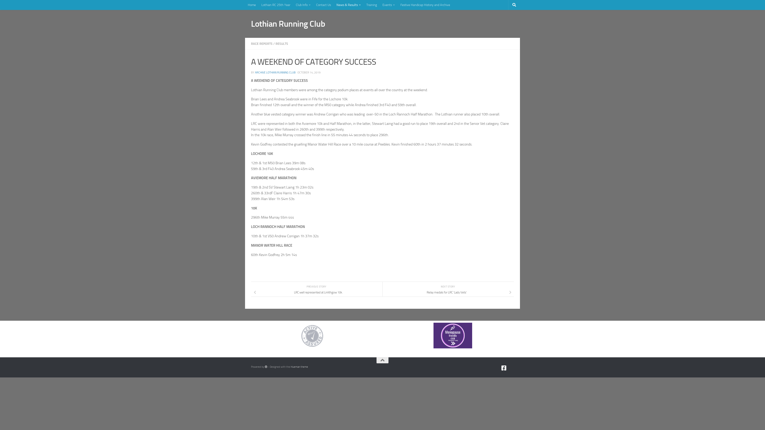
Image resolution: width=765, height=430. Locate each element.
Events (387, 5)
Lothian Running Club (288, 24)
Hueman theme (299, 366)
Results (282, 44)
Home (252, 5)
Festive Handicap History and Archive (425, 5)
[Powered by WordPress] (266, 367)
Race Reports (262, 44)
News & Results (347, 5)
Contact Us (323, 5)
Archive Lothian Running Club (275, 72)
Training (371, 5)
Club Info (302, 5)
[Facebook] (504, 368)
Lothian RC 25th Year (275, 5)
